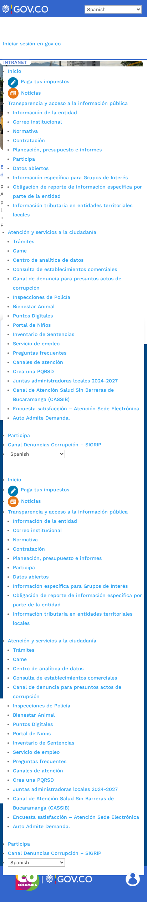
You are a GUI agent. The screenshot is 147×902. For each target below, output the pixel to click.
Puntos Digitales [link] (33, 316)
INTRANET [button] (15, 62)
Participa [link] (24, 159)
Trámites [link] (23, 241)
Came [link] (20, 251)
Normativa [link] (25, 131)
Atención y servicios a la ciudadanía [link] (52, 232)
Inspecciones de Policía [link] (41, 297)
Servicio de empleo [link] (36, 343)
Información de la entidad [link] (45, 112)
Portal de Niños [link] (32, 325)
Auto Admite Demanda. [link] (41, 418)
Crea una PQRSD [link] (33, 371)
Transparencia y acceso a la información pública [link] (68, 103)
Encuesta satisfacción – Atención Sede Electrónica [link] (77, 408)
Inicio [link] (14, 71)
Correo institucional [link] (37, 122)
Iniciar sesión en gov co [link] (32, 43)
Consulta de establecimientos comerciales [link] (65, 269)
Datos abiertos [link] (31, 168)
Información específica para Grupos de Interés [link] (70, 177)
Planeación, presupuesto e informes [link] (57, 149)
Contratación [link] (29, 140)
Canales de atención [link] (38, 362)
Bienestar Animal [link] (34, 306)
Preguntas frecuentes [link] (39, 353)
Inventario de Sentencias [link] (43, 334)
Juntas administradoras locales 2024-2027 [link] (65, 381)
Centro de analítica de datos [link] (48, 260)
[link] (25, 13)
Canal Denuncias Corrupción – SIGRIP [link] (54, 444)
